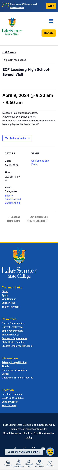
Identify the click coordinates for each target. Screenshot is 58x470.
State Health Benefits (13, 342)
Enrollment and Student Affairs (13, 200)
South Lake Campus (13, 398)
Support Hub (8, 302)
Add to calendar (18, 138)
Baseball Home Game (14, 218)
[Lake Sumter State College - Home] (19, 262)
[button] (50, 451)
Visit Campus (9, 299)
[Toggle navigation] (51, 21)
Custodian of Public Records (17, 377)
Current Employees (12, 327)
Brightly (9, 195)
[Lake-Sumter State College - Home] (12, 26)
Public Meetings (10, 334)
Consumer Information (14, 370)
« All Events (9, 52)
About (5, 291)
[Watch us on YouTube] (43, 448)
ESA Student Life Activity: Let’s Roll (37, 218)
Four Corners (9, 405)
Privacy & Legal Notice (14, 362)
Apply (51, 5)
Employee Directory (12, 330)
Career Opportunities (13, 323)
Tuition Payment (10, 306)
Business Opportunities (14, 338)
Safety (5, 373)
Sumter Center (10, 401)
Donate (49, 33)
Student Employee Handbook (17, 346)
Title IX (5, 366)
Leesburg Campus (12, 394)
